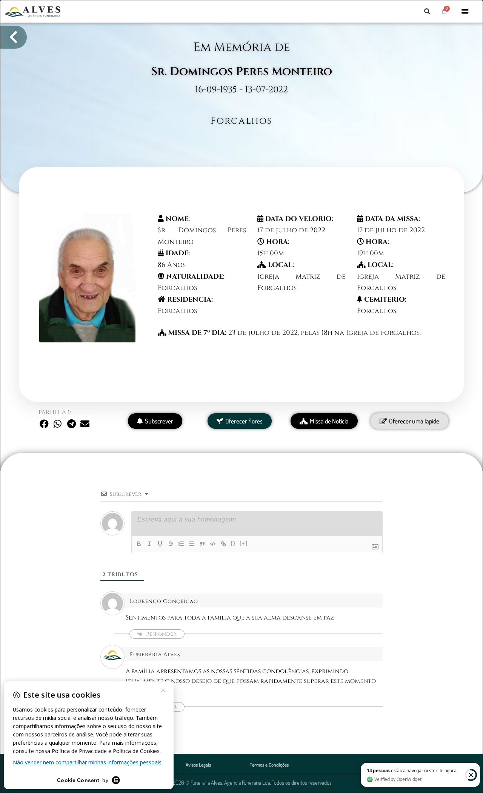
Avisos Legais (198, 765)
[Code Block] (213, 543)
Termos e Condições (269, 765)
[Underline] (160, 543)
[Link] (223, 543)
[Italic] (149, 543)
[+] (244, 543)
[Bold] (139, 543)
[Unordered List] (191, 543)
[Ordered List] (181, 543)
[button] (427, 11)
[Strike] (170, 543)
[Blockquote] (202, 543)
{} (233, 543)
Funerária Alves (155, 654)
